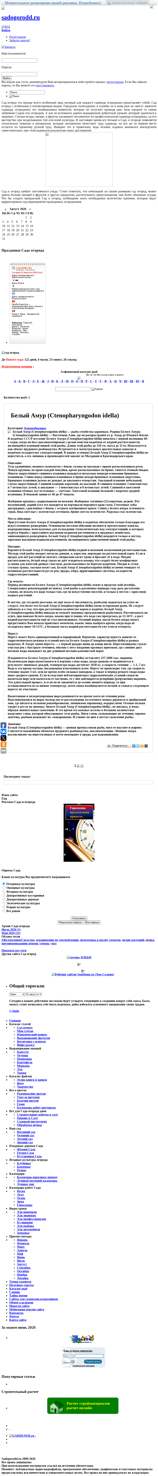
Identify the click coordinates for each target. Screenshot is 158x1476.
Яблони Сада (26, 1149)
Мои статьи (25, 1031)
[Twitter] (138, 745)
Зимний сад (25, 1142)
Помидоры (24, 1059)
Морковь (23, 1065)
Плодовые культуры (20, 884)
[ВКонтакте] (134, 745)
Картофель (24, 1062)
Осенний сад (25, 1135)
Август (22, 1264)
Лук (20, 1069)
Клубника (24, 1163)
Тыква (21, 1072)
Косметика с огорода (31, 1041)
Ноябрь (22, 1274)
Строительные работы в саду (37, 1114)
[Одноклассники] (142, 745)
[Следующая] (78, 765)
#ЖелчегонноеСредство (18, 940)
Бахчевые (24, 1166)
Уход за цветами (28, 1097)
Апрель (22, 1250)
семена (44, 943)
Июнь (21, 1257)
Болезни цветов (28, 1100)
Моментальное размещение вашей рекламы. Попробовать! (53, 3)
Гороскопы (24, 1205)
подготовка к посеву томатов (100, 940)
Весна (21, 1191)
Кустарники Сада (29, 1156)
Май (20, 1253)
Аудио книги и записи (32, 1079)
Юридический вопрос (32, 1034)
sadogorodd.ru (21, 17)
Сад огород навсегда (78, 1350)
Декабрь (23, 1278)
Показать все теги (14, 950)
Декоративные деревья (22, 899)
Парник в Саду (27, 1118)
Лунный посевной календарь (37, 1180)
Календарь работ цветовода (36, 1107)
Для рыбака (25, 1226)
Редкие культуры (18, 907)
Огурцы (22, 1055)
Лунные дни (25, 1184)
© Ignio (14, 1011)
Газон (21, 1104)
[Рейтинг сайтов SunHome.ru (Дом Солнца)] (83, 974)
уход (53, 943)
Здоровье (23, 1233)
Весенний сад (26, 1132)
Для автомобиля (28, 1229)
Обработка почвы (29, 1125)
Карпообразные (35, 428)
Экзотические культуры (23, 903)
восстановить (45, 85)
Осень (21, 1198)
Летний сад (25, 1139)
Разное (21, 1170)
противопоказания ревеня (20, 943)
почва (150, 940)
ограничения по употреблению (57, 940)
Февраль (23, 1243)
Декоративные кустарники (25, 895)
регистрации (115, 82)
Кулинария (25, 1222)
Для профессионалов (31, 1219)
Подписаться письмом (83, 1366)
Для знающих (26, 1215)
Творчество (25, 1086)
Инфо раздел (25, 1045)
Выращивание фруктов (33, 1038)
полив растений (133, 940)
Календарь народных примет (37, 1177)
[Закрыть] (8, 47)
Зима (20, 1201)
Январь (22, 1239)
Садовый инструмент (32, 1121)
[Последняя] (82, 765)
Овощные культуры (20, 887)
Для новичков (27, 1212)
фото (20, 1083)
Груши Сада (25, 1152)
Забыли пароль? (19, 40)
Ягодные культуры (19, 891)
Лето (20, 1194)
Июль (21, 1260)
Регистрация (17, 36)
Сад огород (24, 1027)
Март (21, 1246)
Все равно (13, 911)
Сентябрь (23, 1267)
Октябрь (23, 1271)
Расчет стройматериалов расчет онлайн (88, 1405)
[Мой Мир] (146, 745)
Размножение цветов (31, 1093)
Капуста (23, 1052)
